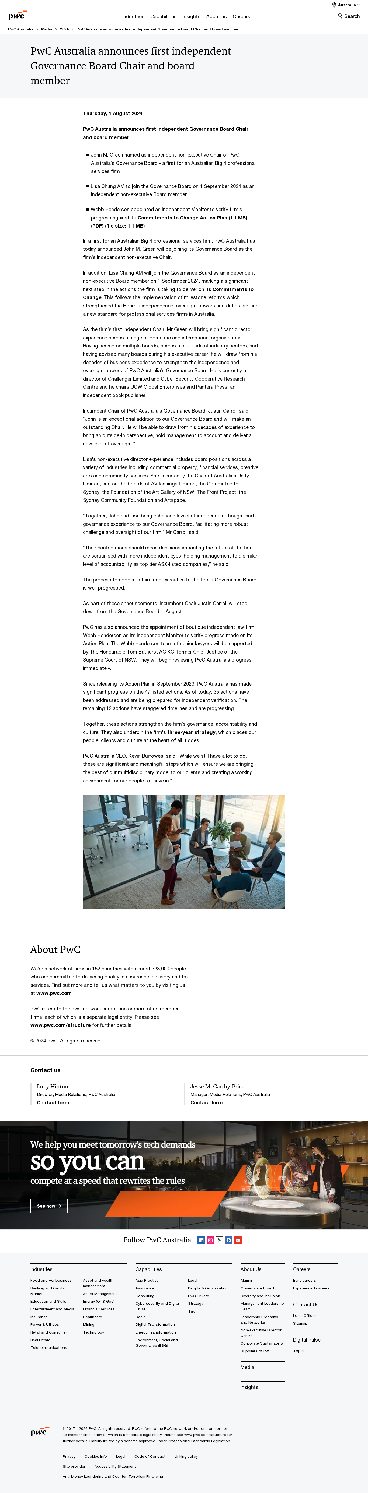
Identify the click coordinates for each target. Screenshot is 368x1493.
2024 (64, 29)
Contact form (53, 1102)
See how (46, 1205)
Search (352, 16)
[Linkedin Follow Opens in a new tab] (201, 1241)
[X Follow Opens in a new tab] (219, 1241)
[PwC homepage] (17, 13)
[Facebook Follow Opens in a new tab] (228, 1241)
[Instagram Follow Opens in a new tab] (210, 1241)
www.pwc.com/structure (60, 1025)
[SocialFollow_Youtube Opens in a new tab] (238, 1241)
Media (46, 29)
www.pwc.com (54, 993)
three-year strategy (191, 732)
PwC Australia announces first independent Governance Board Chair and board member (157, 29)
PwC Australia (20, 29)
